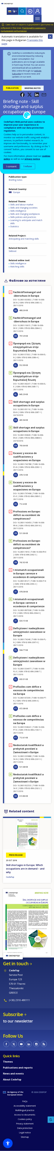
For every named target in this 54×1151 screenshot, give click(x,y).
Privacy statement (25, 1123)
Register (37, 11)
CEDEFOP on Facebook (6, 1044)
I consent (11, 166)
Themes (8, 1061)
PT (15, 708)
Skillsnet (12, 251)
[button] (22, 95)
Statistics (14, 226)
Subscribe (16, 73)
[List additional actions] (16, 11)
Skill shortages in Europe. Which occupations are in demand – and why (25, 868)
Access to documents (24, 1114)
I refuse (28, 166)
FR (16, 533)
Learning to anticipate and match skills (26, 222)
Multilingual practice (24, 1110)
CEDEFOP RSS (44, 1044)
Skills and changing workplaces (25, 214)
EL (16, 365)
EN (15, 420)
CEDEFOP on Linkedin (29, 1044)
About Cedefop (12, 1079)
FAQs (24, 1101)
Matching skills (17, 266)
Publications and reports (18, 1067)
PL (16, 650)
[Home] (7, 3)
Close (50, 36)
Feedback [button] (51, 1120)
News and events (13, 1073)
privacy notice (32, 159)
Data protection (25, 1128)
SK (15, 767)
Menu (37, 18)
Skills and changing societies (24, 207)
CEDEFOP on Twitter (14, 1044)
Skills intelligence (18, 210)
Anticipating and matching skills (24, 238)
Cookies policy (25, 1119)
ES (16, 474)
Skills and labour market (21, 204)
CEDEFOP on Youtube (21, 1044)
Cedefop (10, 877)
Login (30, 11)
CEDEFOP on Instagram (36, 1044)
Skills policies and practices (23, 217)
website (37, 70)
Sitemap (25, 1137)
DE (15, 310)
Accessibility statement (25, 1105)
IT (16, 591)
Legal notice (25, 1132)
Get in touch (15, 963)
